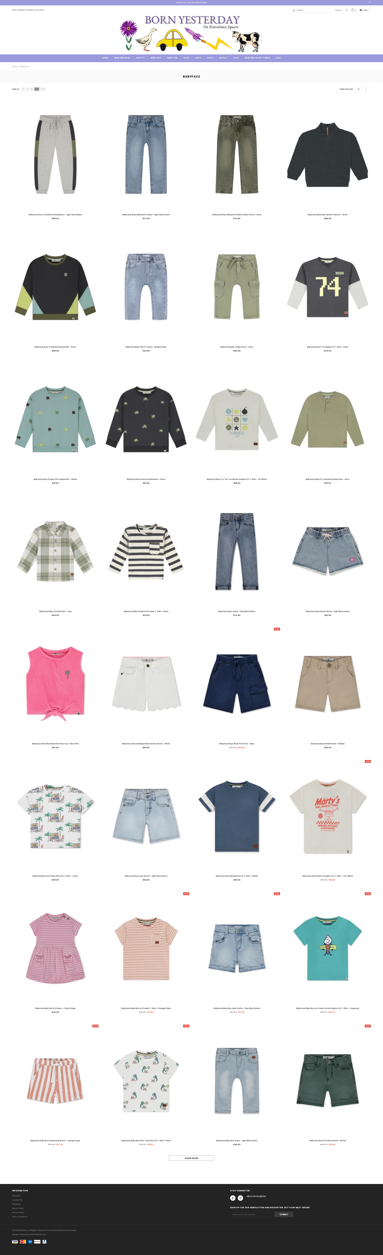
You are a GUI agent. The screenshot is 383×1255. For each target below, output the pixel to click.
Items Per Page (346, 89)
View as (15, 89)
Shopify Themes (19, 1234)
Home (15, 66)
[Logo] (191, 33)
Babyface (24, 66)
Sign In (338, 10)
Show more (191, 1158)
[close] (369, 2)
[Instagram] (240, 1198)
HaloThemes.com (38, 1234)
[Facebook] (232, 1198)
